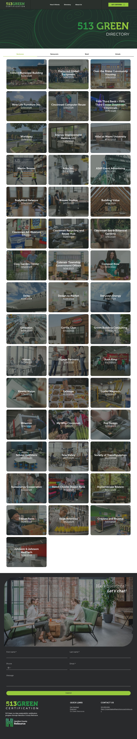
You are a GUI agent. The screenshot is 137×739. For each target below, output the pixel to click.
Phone (9, 664)
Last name (74, 652)
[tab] (20, 54)
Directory (73, 709)
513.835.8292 (105, 707)
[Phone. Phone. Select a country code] (9, 668)
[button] (118, 5)
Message (10, 676)
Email (73, 664)
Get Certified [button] (74, 707)
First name (11, 652)
